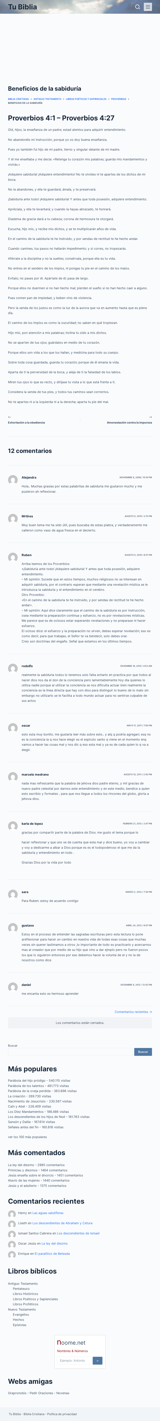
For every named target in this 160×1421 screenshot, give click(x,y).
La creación (16, 1096)
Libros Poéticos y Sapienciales (35, 1299)
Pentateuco (21, 1289)
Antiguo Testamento (23, 1283)
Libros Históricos (25, 1294)
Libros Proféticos (25, 1304)
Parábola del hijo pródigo (26, 1080)
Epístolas (19, 1325)
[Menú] (148, 7)
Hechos (18, 1320)
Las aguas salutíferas (47, 1213)
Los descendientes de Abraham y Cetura (62, 1223)
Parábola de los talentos (26, 1086)
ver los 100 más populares (27, 1137)
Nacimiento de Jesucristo (27, 1101)
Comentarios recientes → (133, 1012)
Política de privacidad (62, 1414)
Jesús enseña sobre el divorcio (31, 1175)
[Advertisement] (80, 43)
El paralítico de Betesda (52, 1254)
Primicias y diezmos (22, 1170)
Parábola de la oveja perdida (29, 1091)
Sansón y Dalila (19, 1122)
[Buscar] (137, 7)
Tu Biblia (22, 7)
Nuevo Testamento (22, 1309)
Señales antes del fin (23, 1127)
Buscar (13, 1045)
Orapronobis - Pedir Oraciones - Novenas (38, 1393)
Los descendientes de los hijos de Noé (36, 1117)
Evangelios (21, 1314)
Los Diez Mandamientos (26, 1112)
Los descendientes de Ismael (78, 1233)
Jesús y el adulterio (22, 1186)
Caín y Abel (16, 1106)
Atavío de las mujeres (24, 1180)
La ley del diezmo (21, 1165)
